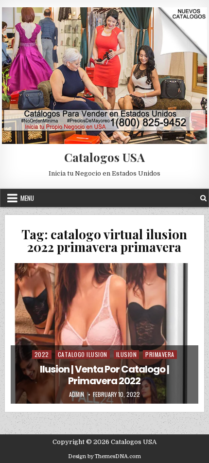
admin (76, 394)
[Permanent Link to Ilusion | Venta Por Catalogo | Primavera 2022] (104, 333)
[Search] (203, 198)
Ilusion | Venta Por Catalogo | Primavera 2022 (104, 375)
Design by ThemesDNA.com (104, 456)
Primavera (159, 354)
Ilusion (126, 354)
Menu (27, 198)
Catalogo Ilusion (82, 354)
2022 (42, 354)
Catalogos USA (104, 157)
